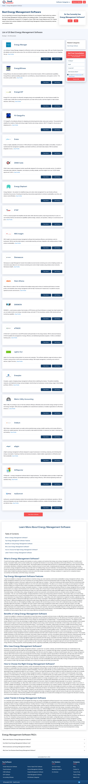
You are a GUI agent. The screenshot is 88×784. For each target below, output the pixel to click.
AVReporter (18, 470)
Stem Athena (19, 281)
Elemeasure (18, 257)
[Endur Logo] (8, 139)
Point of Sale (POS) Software (34, 766)
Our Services (55, 772)
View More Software (33, 514)
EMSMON (18, 305)
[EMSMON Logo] (8, 304)
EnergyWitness (20, 68)
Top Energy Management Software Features (17, 540)
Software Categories (62, 2)
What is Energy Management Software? (16, 537)
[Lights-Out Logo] (8, 352)
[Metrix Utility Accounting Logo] (8, 399)
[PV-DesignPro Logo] (8, 115)
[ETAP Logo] (8, 210)
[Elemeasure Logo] (8, 257)
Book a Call (76, 79)
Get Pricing (57, 58)
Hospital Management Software (35, 772)
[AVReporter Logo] (8, 470)
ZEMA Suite (18, 163)
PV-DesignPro (19, 116)
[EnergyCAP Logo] (8, 92)
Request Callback (77, 2)
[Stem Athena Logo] (8, 281)
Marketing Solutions (57, 769)
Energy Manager (20, 45)
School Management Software (35, 769)
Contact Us (76, 769)
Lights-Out (18, 352)
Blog (74, 766)
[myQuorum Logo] (8, 493)
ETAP (16, 210)
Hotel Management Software (34, 774)
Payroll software (7, 769)
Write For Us (76, 777)
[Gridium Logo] (8, 422)
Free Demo (46, 58)
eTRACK (17, 328)
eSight (16, 446)
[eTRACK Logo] (8, 328)
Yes (70, 20)
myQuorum (18, 494)
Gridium (17, 423)
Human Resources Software (10, 766)
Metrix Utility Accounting (23, 399)
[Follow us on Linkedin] (79, 782)
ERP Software (6, 774)
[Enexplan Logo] (8, 375)
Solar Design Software (72, 45)
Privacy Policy (76, 774)
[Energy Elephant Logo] (8, 186)
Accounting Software (8, 777)
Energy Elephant (20, 186)
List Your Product (56, 766)
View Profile (11, 54)
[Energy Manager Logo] (8, 44)
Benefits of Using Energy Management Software (18, 543)
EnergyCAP (18, 92)
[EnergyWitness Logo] (8, 68)
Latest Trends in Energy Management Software (18, 552)
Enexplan (17, 375)
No (76, 20)
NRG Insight (18, 234)
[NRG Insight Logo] (8, 233)
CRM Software (6, 772)
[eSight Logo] (8, 446)
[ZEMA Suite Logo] (8, 163)
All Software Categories (33, 777)
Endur (16, 139)
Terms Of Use (76, 772)
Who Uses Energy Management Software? (17, 546)
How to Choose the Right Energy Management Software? (21, 549)
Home (3, 5)
